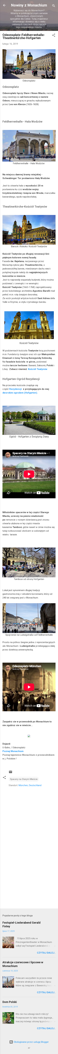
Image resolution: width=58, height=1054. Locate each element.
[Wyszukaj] (54, 6)
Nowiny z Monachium (29, 5)
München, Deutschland (30, 785)
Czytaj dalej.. (46, 952)
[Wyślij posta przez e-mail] (10, 773)
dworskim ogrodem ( (13, 392)
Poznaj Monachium (13, 751)
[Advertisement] (29, 882)
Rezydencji (15, 389)
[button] (54, 35)
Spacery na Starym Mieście (24, 779)
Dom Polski (9, 1002)
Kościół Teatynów (37, 369)
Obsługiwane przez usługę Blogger (31, 1042)
